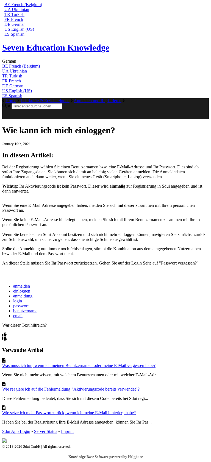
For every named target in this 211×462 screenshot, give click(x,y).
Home (10, 100)
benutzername (25, 310)
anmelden (21, 286)
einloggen (21, 291)
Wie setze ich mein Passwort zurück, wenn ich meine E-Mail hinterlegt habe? (69, 412)
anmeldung (22, 296)
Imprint (67, 431)
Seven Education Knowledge (55, 47)
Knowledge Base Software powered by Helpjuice (105, 457)
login (17, 301)
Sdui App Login (16, 431)
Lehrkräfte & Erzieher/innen (45, 100)
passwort (21, 306)
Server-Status (45, 431)
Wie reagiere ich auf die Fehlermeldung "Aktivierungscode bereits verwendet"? (71, 389)
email (18, 315)
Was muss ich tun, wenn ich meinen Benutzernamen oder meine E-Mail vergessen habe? (79, 365)
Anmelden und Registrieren (97, 100)
